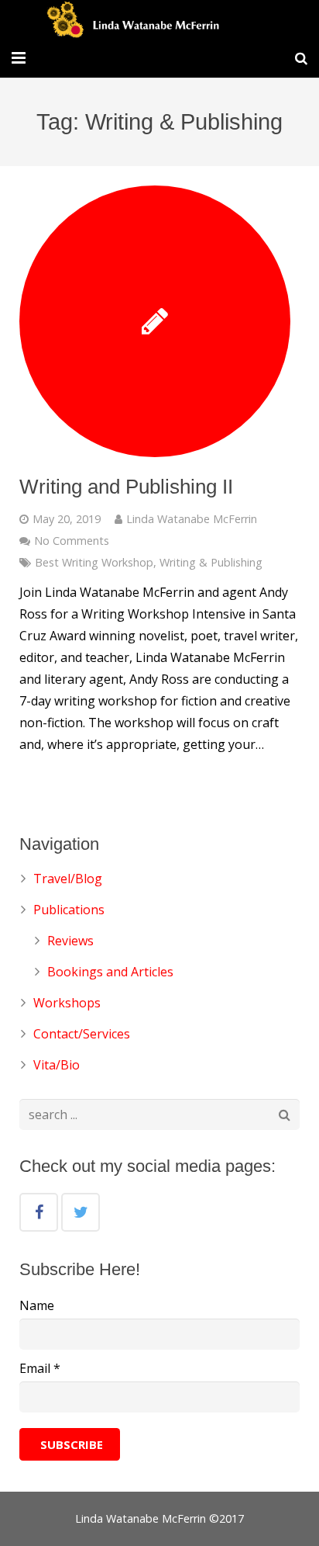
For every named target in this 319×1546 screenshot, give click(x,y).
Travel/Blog (67, 878)
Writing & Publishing (211, 562)
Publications (69, 909)
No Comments (71, 540)
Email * (39, 1368)
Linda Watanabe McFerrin (191, 518)
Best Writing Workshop (94, 562)
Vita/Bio (56, 1064)
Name (36, 1305)
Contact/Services (81, 1033)
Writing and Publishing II (126, 486)
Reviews (70, 940)
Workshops (67, 1002)
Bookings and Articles (110, 971)
